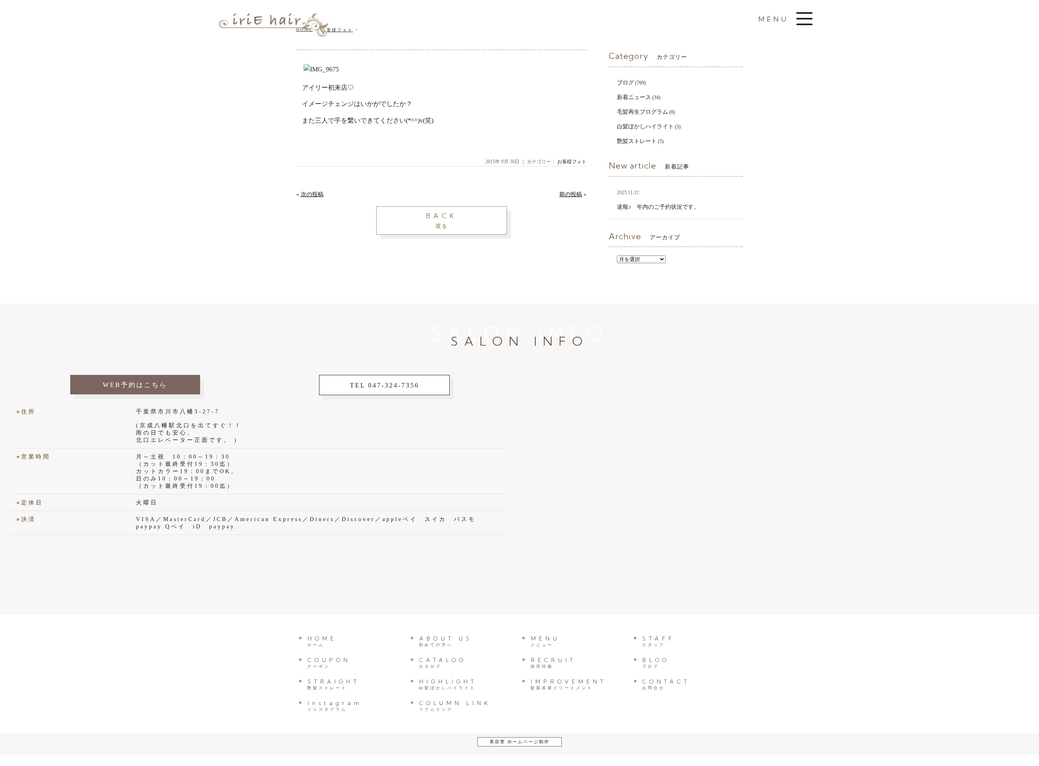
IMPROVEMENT (568, 684)
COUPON (329, 663)
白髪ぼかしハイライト (645, 126)
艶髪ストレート (637, 141)
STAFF (658, 641)
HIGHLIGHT (448, 684)
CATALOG (442, 663)
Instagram (334, 706)
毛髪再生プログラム (642, 112)
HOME (322, 641)
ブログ (625, 83)
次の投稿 (312, 194)
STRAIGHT (333, 684)
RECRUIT (553, 663)
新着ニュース (634, 97)
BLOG (656, 663)
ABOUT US (445, 641)
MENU (545, 641)
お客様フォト (571, 161)
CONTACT (666, 684)
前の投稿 (570, 194)
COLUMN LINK (455, 706)
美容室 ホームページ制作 (519, 741)
